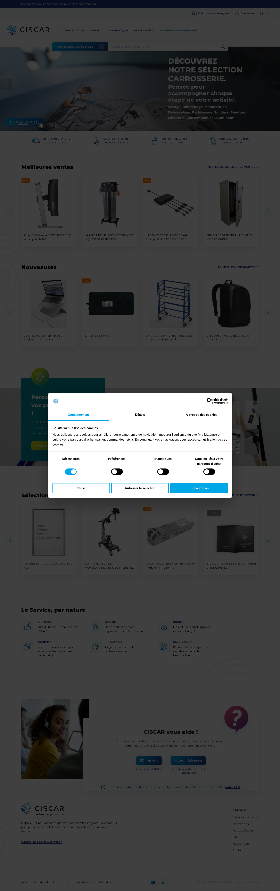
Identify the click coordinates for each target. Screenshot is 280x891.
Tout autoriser (199, 488)
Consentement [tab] (78, 414)
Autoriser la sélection (140, 488)
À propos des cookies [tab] (201, 414)
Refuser (81, 488)
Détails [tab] (140, 414)
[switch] (117, 471)
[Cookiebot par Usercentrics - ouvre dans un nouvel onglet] (210, 401)
